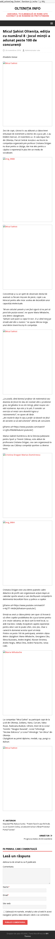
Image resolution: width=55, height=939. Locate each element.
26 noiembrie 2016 (13, 50)
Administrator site (32, 50)
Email (5, 895)
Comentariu (8, 866)
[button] (51, 23)
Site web (7, 903)
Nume (5, 887)
